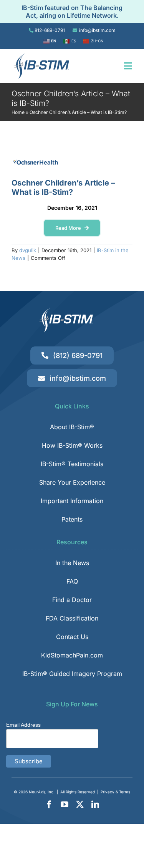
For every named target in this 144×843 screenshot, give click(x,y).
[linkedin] (95, 804)
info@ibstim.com (97, 30)
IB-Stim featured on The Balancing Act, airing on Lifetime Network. (72, 11)
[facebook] (49, 804)
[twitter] (80, 804)
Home (18, 112)
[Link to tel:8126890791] (31, 30)
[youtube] (64, 804)
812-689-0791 (50, 30)
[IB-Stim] (40, 56)
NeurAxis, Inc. (42, 791)
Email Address (23, 725)
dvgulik (27, 250)
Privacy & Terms (115, 791)
